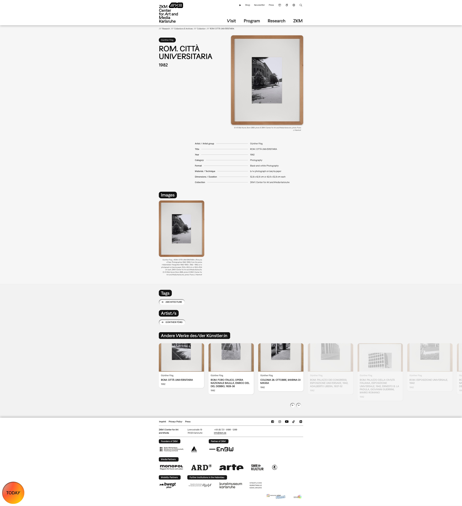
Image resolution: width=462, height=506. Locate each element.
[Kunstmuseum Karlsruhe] (231, 485)
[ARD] (201, 467)
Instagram (279, 422)
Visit (231, 20)
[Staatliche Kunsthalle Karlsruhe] (256, 485)
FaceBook (272, 422)
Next (298, 405)
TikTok (293, 422)
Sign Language (286, 5)
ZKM (298, 20)
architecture (174, 302)
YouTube (286, 422)
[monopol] (171, 467)
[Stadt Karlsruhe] (194, 449)
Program (252, 20)
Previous (292, 405)
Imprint (162, 421)
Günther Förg (174, 322)
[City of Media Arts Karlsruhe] (298, 497)
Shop (247, 5)
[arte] (231, 467)
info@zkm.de (220, 433)
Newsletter (259, 5)
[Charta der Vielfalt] (275, 497)
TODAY (13, 492)
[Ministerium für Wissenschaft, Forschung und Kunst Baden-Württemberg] (171, 449)
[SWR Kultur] (257, 467)
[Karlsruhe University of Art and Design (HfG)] (200, 485)
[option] (182, 239)
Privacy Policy (175, 421)
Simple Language (279, 5)
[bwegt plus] (167, 485)
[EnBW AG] (221, 449)
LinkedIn (300, 422)
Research (277, 20)
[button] (267, 80)
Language (293, 5)
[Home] (174, 12)
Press (271, 5)
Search (300, 5)
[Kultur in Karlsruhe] (274, 467)
